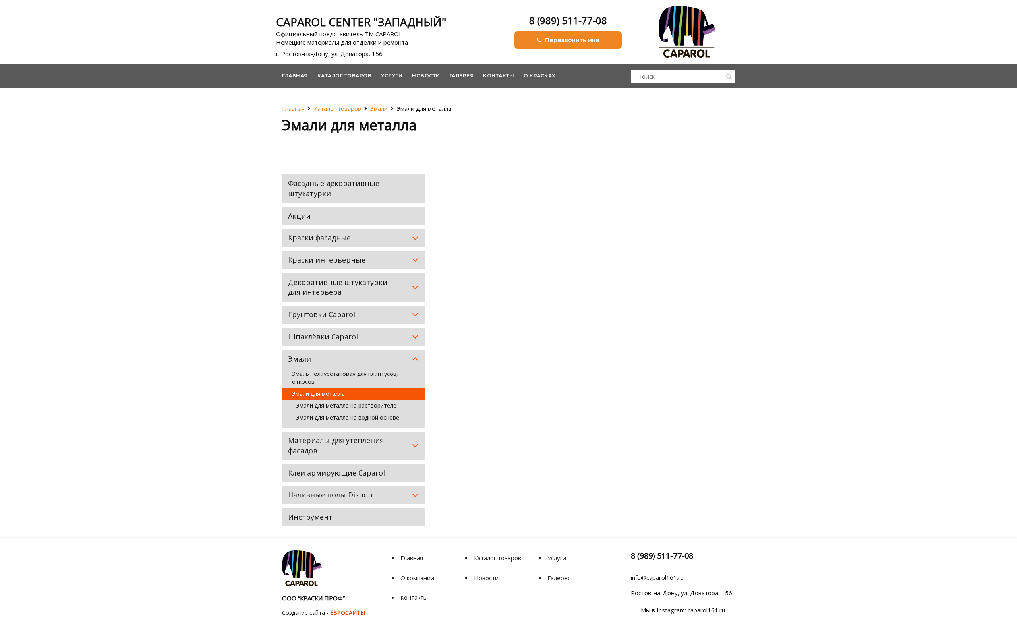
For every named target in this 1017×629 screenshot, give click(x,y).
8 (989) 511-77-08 (568, 20)
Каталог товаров (344, 76)
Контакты (498, 76)
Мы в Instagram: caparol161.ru (683, 610)
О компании (417, 578)
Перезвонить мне (572, 40)
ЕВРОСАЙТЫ (347, 612)
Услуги (391, 76)
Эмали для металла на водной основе (347, 417)
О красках (539, 76)
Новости (426, 76)
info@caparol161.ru (657, 577)
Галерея (462, 76)
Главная (295, 76)
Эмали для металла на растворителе (346, 405)
